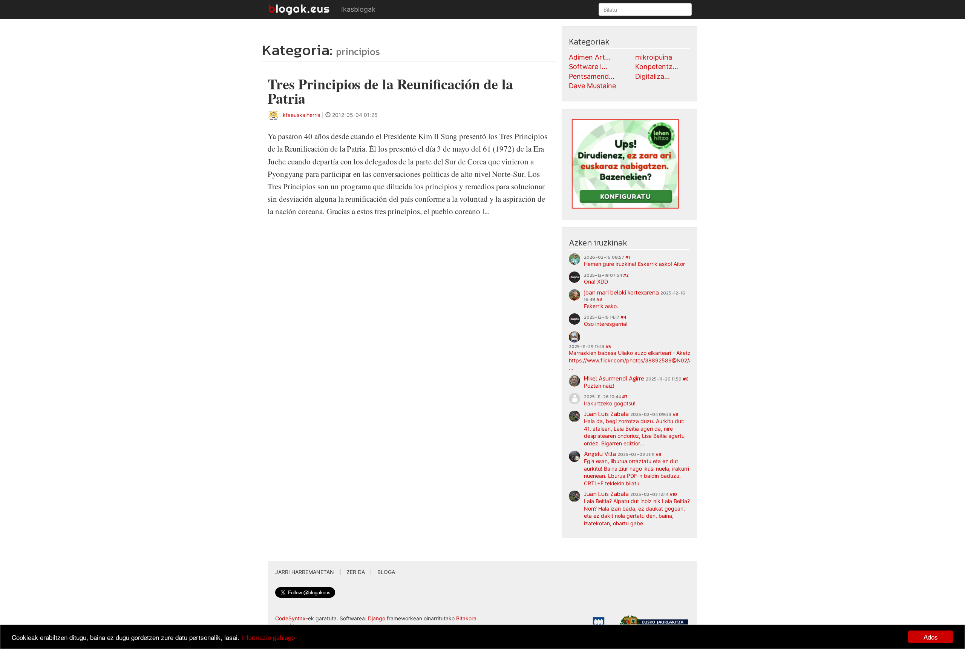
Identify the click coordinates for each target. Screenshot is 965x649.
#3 (599, 299)
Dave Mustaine (592, 86)
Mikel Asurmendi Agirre (614, 378)
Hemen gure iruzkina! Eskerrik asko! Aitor (634, 264)
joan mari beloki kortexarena (621, 292)
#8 (675, 414)
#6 (686, 379)
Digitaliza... (652, 76)
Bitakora (466, 618)
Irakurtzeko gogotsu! (610, 403)
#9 (659, 454)
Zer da (355, 572)
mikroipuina (653, 57)
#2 (626, 275)
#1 (627, 257)
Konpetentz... (656, 67)
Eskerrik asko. (601, 306)
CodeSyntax (290, 618)
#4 (623, 317)
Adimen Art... (590, 57)
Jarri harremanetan (304, 572)
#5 (608, 346)
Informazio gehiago (268, 637)
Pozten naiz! (599, 385)
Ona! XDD (596, 281)
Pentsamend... (591, 76)
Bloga (386, 572)
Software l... (588, 67)
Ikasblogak (358, 9)
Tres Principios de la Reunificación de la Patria (390, 91)
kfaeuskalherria (301, 115)
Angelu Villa (600, 453)
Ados (931, 636)
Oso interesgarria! (606, 324)
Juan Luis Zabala (606, 413)
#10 (673, 494)
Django (376, 618)
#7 (625, 396)
